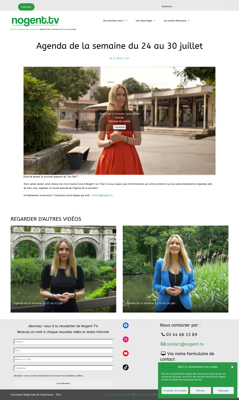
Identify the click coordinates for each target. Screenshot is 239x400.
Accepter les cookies (174, 390)
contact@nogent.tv (102, 195)
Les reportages (144, 20)
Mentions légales (143, 394)
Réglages (223, 390)
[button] (232, 367)
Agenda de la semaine (28, 29)
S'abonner (26, 7)
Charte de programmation (118, 394)
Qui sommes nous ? (113, 20)
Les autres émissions (175, 20)
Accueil (14, 29)
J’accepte (119, 127)
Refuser (200, 390)
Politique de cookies (119, 121)
